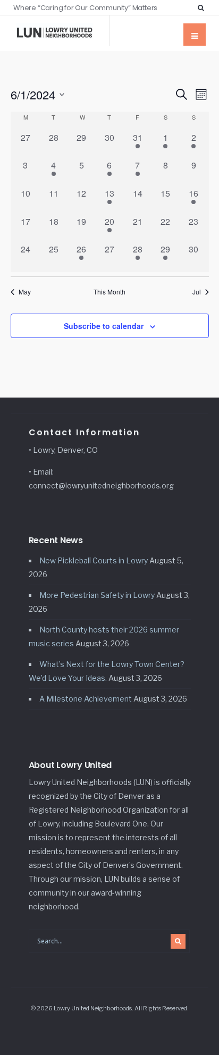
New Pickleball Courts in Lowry (93, 560)
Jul (196, 292)
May (25, 292)
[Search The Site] (203, 7)
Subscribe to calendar (104, 325)
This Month (109, 292)
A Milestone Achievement (85, 698)
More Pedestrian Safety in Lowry (97, 595)
